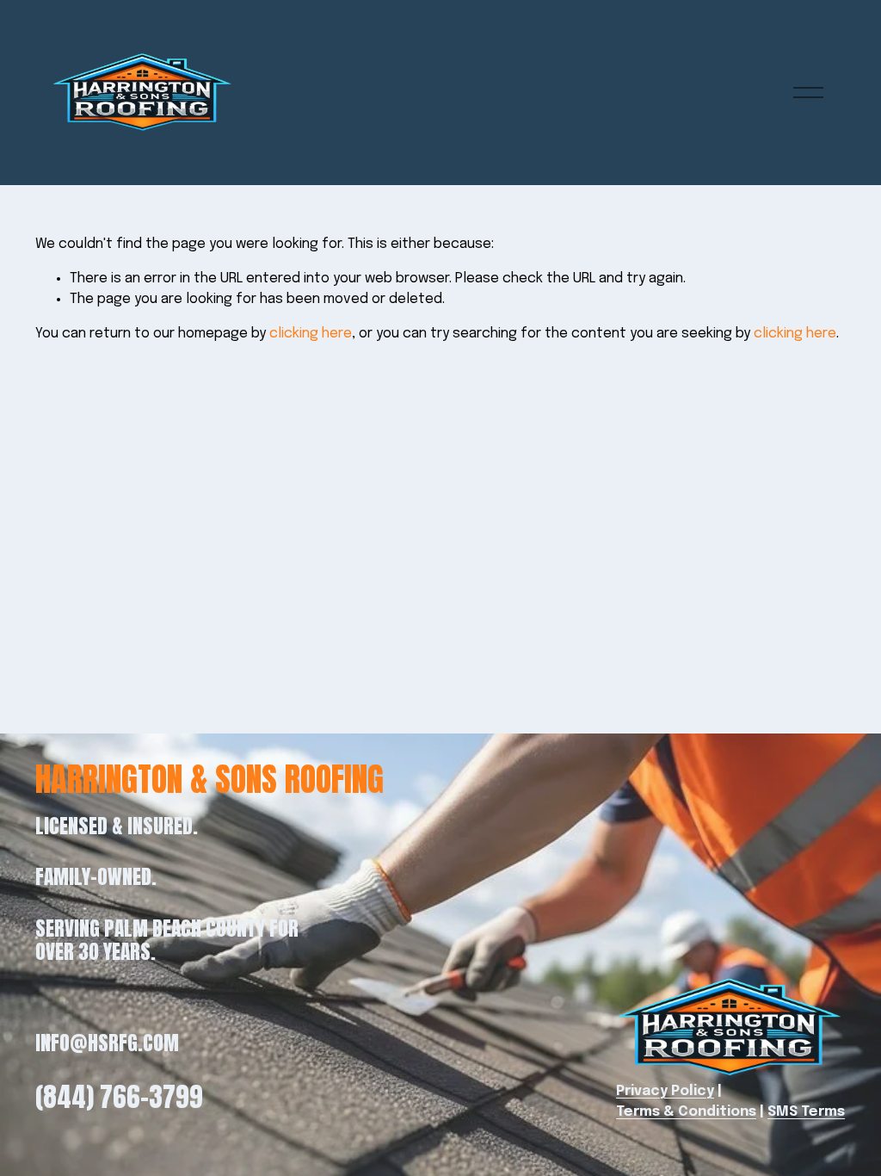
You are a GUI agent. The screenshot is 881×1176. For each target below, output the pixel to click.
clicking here (310, 333)
